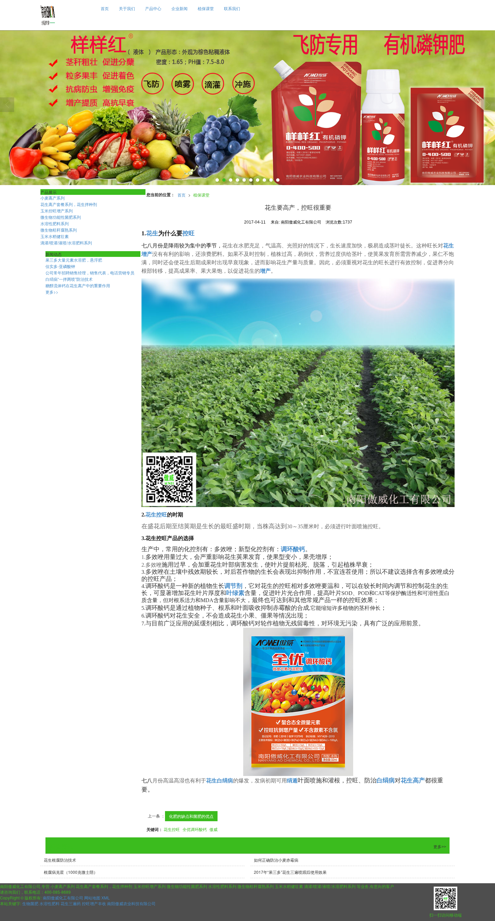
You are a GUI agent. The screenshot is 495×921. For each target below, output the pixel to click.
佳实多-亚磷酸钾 (60, 266)
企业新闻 (179, 8)
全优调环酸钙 (195, 829)
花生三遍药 (71, 903)
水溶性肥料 (49, 903)
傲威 (213, 829)
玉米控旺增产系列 (56, 210)
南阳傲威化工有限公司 (63, 897)
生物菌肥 (30, 903)
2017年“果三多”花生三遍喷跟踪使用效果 (290, 872)
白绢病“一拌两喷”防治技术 (69, 279)
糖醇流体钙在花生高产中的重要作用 (77, 285)
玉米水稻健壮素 (54, 236)
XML (105, 897)
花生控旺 (172, 829)
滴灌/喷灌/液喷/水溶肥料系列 (66, 242)
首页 (105, 8)
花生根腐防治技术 (60, 860)
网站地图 (92, 897)
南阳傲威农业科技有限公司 (131, 903)
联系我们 (232, 8)
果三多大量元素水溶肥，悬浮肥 (73, 260)
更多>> (51, 292)
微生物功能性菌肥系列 (60, 217)
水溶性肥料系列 (54, 223)
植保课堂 (206, 8)
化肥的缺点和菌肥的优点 (191, 816)
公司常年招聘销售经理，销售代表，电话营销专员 (89, 272)
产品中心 (153, 8)
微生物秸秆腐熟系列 (58, 230)
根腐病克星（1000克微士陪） (71, 872)
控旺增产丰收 (94, 903)
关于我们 (127, 8)
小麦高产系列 (52, 198)
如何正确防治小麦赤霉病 (276, 860)
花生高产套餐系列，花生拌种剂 (68, 204)
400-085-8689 (57, 892)
